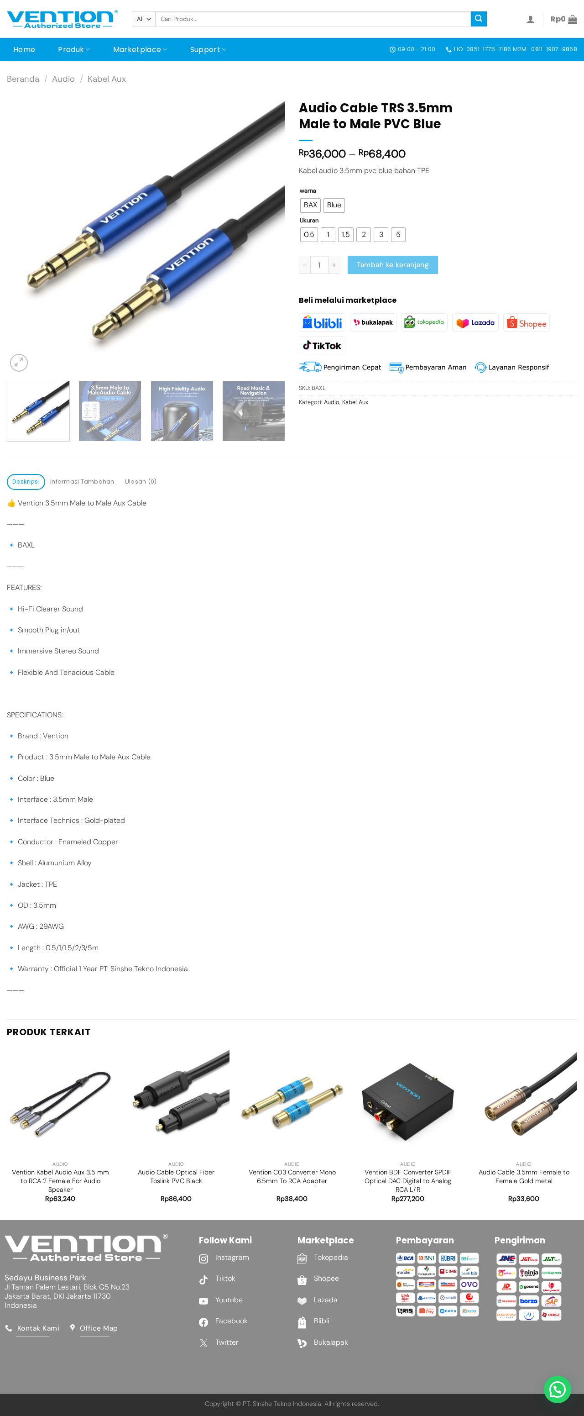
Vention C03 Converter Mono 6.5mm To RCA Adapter (292, 1176)
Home (24, 49)
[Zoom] (19, 363)
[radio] (310, 205)
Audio (63, 79)
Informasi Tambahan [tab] (82, 481)
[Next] (268, 235)
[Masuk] (530, 19)
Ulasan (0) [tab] (141, 481)
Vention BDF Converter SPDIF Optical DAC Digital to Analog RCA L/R (408, 1180)
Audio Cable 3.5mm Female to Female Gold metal (524, 1176)
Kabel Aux (107, 79)
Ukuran (309, 220)
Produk (71, 49)
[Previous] (24, 235)
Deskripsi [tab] (26, 481)
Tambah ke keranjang (393, 264)
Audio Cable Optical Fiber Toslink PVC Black (176, 1176)
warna (308, 191)
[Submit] (478, 19)
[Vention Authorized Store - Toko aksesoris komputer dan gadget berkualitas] (62, 19)
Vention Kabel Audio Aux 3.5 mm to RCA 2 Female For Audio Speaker (60, 1180)
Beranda (23, 79)
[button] (557, 1389)
